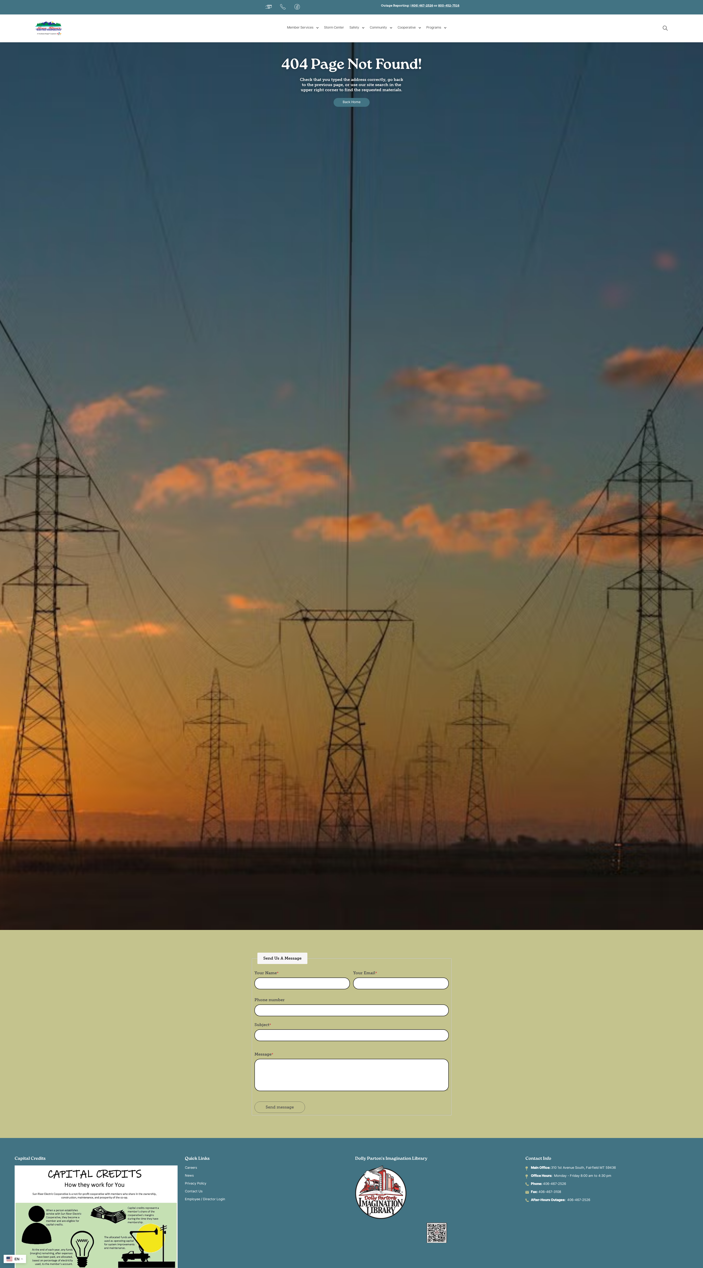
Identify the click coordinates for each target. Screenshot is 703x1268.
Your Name (265, 972)
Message (262, 1054)
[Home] (53, 28)
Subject (261, 1024)
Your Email (364, 972)
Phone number (269, 999)
